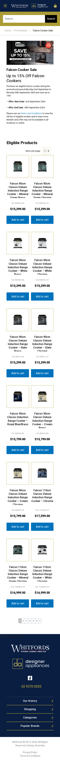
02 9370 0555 (31, 686)
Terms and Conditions (31, 113)
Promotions (21, 30)
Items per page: (33, 151)
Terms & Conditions (30, 755)
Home (8, 30)
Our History (30, 700)
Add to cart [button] (18, 219)
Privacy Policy (30, 752)
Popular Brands (30, 725)
